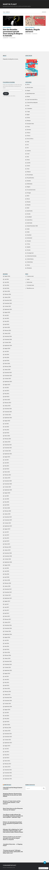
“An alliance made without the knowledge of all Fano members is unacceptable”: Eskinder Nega (13, 816)
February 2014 (7, 727)
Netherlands (29, 183)
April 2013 (6, 757)
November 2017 (8, 592)
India (28, 141)
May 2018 (6, 574)
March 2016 (7, 652)
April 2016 (6, 649)
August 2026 (7, 276)
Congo (28, 111)
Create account (30, 276)
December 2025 (8, 300)
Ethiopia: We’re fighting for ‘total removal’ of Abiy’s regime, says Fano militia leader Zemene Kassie (13, 831)
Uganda (28, 246)
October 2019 (7, 523)
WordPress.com (30, 288)
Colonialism (29, 108)
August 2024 (7, 348)
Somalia (28, 213)
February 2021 (7, 474)
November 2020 (8, 483)
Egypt (28, 114)
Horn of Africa (30, 138)
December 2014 (8, 697)
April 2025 (6, 324)
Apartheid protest (31, 93)
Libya (28, 168)
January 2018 (7, 586)
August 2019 (7, 529)
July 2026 (6, 279)
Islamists (29, 150)
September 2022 (8, 417)
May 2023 (6, 393)
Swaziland (29, 234)
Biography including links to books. (10, 59)
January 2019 (7, 550)
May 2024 (6, 357)
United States (30, 262)
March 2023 (7, 399)
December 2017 (8, 589)
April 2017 (6, 613)
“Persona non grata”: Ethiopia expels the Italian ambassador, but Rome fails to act (13, 852)
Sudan (28, 228)
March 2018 (7, 580)
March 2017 (7, 616)
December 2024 (8, 336)
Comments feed (30, 285)
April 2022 (6, 432)
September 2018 (8, 562)
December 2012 (8, 769)
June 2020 (6, 498)
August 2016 (7, 637)
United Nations (30, 259)
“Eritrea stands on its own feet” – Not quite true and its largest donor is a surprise (12, 838)
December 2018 (8, 553)
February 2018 (7, 583)
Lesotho (28, 162)
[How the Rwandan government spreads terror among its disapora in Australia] (13, 21)
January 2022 (7, 441)
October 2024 (7, 342)
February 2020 (7, 510)
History (28, 132)
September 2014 (8, 706)
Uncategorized (30, 253)
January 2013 (7, 766)
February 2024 (7, 366)
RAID (28, 195)
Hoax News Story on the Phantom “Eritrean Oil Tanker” (13, 809)
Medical (28, 171)
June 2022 (6, 426)
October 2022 (7, 414)
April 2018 (6, 577)
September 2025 (8, 309)
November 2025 (8, 303)
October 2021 (7, 450)
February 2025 (7, 330)
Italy (28, 156)
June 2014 (6, 715)
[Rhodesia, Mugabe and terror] (35, 21)
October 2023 (7, 378)
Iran (28, 144)
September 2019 (8, 526)
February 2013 (7, 763)
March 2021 (7, 471)
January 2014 (7, 730)
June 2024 (6, 354)
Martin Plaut (10, 4)
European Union (30, 123)
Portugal (29, 192)
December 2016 (8, 625)
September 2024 (8, 345)
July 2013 (6, 748)
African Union (30, 87)
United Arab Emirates (31, 256)
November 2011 (8, 775)
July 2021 (6, 459)
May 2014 (6, 718)
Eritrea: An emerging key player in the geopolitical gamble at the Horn (12, 823)
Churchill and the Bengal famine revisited (12, 788)
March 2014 (7, 724)
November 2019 (8, 520)
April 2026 (6, 288)
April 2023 (6, 396)
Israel (28, 153)
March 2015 (7, 688)
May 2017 (6, 610)
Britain (28, 96)
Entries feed (29, 282)
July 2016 (6, 640)
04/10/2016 (28, 33)
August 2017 (7, 601)
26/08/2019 (5, 37)
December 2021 (8, 444)
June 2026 (6, 282)
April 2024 (6, 360)
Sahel (28, 207)
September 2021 (8, 453)
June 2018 (6, 571)
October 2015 (7, 667)
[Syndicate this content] (3, 784)
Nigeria (28, 186)
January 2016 (7, 658)
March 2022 (7, 435)
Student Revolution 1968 (32, 225)
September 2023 (8, 381)
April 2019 (6, 541)
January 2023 (7, 405)
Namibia (29, 180)
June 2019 (6, 535)
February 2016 (7, 655)
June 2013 (6, 751)
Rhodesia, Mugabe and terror (32, 31)
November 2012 (8, 772)
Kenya (28, 159)
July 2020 (6, 495)
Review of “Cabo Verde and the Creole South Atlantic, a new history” (12, 802)
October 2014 (7, 703)
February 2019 (7, 547)
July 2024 (6, 351)
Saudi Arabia (29, 210)
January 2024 (7, 369)
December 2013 (8, 733)
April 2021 (6, 468)
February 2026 (7, 294)
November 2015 (8, 664)
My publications (30, 177)
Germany (29, 129)
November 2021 (8, 447)
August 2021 (7, 456)
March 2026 (7, 291)
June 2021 (6, 462)
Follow (5, 93)
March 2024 (7, 363)
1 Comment (34, 33)
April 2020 (6, 504)
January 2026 (7, 297)
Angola (28, 90)
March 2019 (7, 544)
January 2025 (7, 333)
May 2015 (6, 682)
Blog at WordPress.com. (9, 867)
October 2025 (7, 306)
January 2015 (7, 694)
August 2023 (7, 384)
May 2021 (6, 465)
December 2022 (8, 408)
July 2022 (6, 423)
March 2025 (7, 327)
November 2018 (8, 556)
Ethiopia (28, 120)
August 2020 (7, 492)
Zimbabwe (32, 27)
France (28, 126)
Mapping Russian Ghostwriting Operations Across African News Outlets (12, 795)
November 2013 (8, 736)
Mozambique (30, 174)
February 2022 (7, 438)
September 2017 (8, 598)
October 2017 (7, 595)
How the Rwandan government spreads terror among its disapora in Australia (13, 33)
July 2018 (6, 568)
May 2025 (6, 321)
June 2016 (6, 643)
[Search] (44, 788)
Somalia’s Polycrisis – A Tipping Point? (12, 845)
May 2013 (6, 754)
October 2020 (7, 486)
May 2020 (6, 501)
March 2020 (7, 508)
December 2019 (8, 517)
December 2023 (8, 372)
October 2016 (7, 631)
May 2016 (6, 646)
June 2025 (6, 318)
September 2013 (8, 742)
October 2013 (7, 739)
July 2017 (6, 604)
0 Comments (12, 37)
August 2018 (7, 565)
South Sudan (29, 222)
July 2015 (6, 676)
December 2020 (8, 480)
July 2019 (6, 532)
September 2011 (8, 778)
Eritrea (28, 117)
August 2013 (7, 745)
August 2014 (7, 709)
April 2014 (6, 721)
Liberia (28, 165)
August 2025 (7, 312)
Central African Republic (32, 102)
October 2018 (7, 559)
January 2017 (7, 622)
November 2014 (8, 700)
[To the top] (45, 862)
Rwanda (9, 27)
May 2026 (6, 285)
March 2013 (7, 760)
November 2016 (8, 628)
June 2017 (6, 607)
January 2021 (7, 477)
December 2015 (8, 661)
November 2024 (8, 339)
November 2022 (8, 411)
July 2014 (6, 712)
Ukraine (28, 250)
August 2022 (7, 420)
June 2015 (6, 679)
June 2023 (6, 390)
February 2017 (7, 619)
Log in (28, 279)
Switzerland (29, 237)
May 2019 (6, 538)
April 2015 (6, 685)
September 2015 (8, 670)
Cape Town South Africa (32, 99)
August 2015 (7, 673)
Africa (4, 27)
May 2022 (6, 429)
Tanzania (29, 240)
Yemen (28, 265)
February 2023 (7, 402)
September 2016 (8, 634)
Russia (28, 198)
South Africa (29, 219)
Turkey (28, 244)
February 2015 (7, 691)
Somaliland (29, 216)
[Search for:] (35, 788)
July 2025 (6, 315)
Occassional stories (31, 189)
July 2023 (6, 387)
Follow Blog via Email (9, 82)
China (28, 105)
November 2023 (8, 375)
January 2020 (7, 513)
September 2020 (8, 489)
